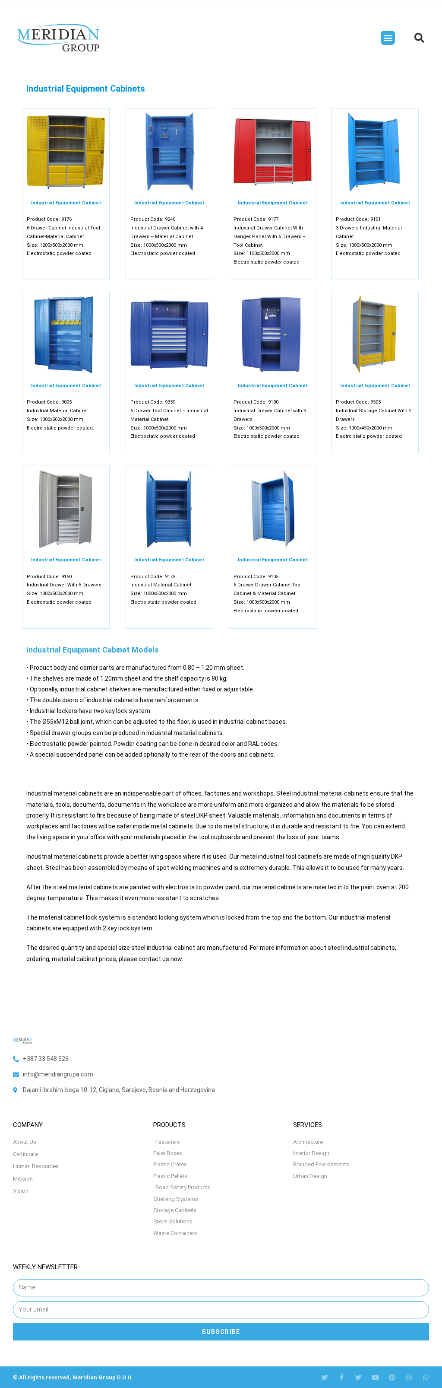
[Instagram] (409, 1377)
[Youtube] (375, 1377)
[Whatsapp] (426, 1377)
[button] (388, 38)
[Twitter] (325, 1377)
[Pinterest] (392, 1377)
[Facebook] (341, 1377)
